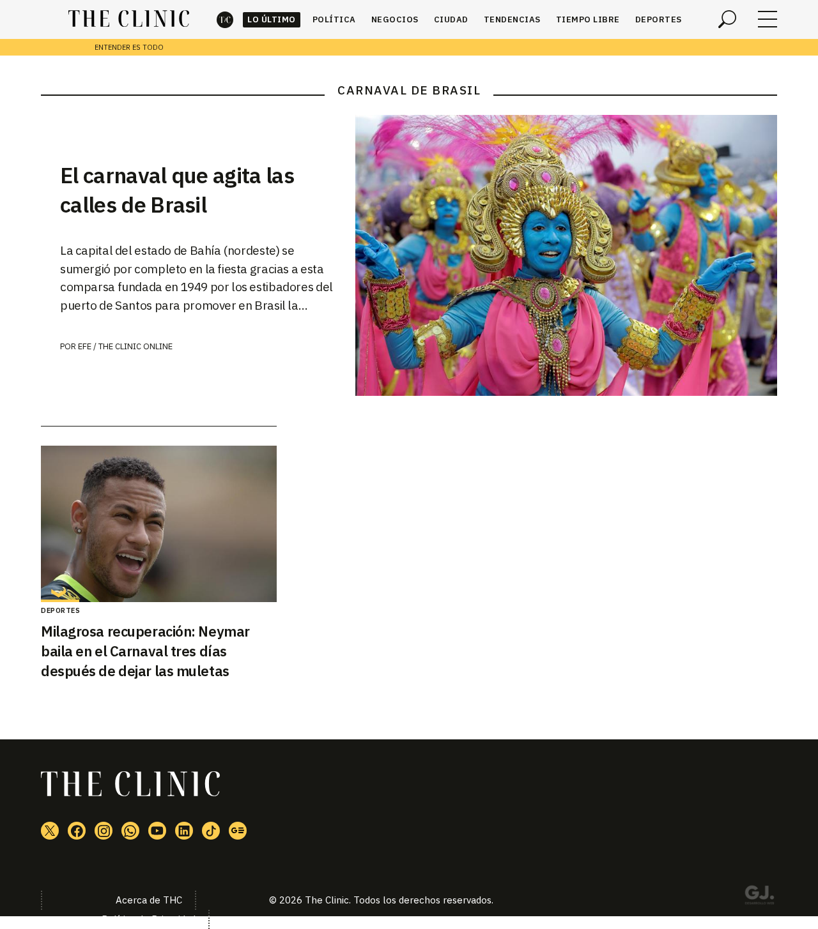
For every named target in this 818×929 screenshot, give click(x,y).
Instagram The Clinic (103, 831)
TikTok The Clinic (211, 831)
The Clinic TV (157, 831)
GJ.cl (759, 897)
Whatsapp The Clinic (130, 831)
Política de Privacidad (149, 919)
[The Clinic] (128, 19)
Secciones (767, 19)
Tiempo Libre (588, 19)
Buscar (727, 19)
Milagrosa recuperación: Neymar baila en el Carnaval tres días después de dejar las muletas (145, 651)
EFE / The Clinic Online (125, 346)
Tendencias (512, 19)
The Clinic (225, 19)
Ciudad (451, 19)
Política (334, 19)
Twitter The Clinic (50, 831)
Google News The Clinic (238, 831)
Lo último (271, 19)
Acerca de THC (149, 900)
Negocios (395, 19)
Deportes (658, 19)
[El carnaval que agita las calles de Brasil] (566, 255)
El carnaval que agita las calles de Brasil (177, 189)
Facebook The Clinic (77, 831)
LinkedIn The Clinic (184, 831)
